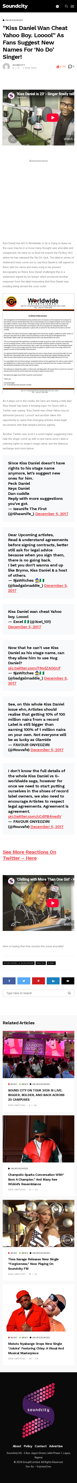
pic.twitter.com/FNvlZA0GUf (34, 668)
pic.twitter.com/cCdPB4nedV (34, 816)
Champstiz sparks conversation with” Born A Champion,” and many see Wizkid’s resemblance (36, 1179)
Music (14, 1084)
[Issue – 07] (38, 1410)
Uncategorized (14, 20)
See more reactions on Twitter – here (29, 855)
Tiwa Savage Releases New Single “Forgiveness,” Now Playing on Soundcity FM (33, 1263)
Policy (28, 1446)
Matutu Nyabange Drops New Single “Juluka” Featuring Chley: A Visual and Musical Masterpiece (36, 1348)
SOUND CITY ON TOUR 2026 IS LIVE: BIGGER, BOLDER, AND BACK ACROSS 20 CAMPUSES (36, 1095)
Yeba (52, 963)
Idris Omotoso (16, 1105)
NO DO (41, 963)
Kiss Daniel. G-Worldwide (19, 963)
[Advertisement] (38, 201)
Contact (41, 1446)
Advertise (55, 1446)
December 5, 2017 (51, 514)
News (25, 1084)
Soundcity (19, 65)
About (17, 1446)
